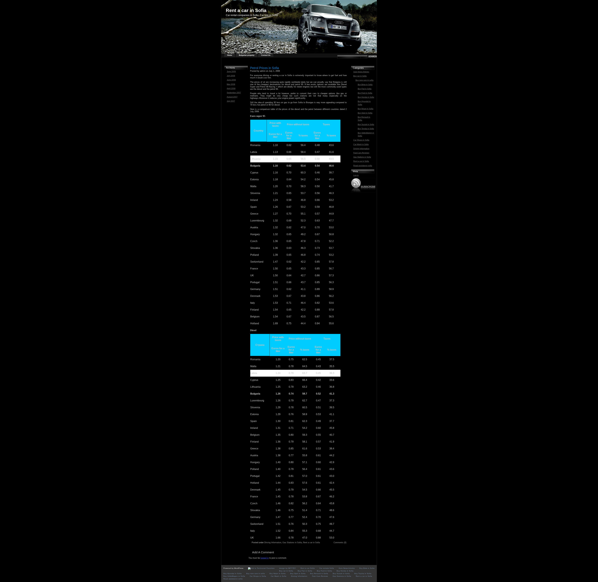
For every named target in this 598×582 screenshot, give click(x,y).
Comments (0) (340, 542)
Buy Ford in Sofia (365, 93)
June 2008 (231, 80)
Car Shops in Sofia (361, 140)
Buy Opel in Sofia (365, 113)
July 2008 (231, 76)
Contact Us (265, 55)
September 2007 (234, 93)
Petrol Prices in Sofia (264, 68)
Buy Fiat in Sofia (364, 89)
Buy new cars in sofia (364, 80)
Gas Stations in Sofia (362, 157)
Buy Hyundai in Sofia (364, 102)
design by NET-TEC (287, 568)
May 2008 (231, 84)
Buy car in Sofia (360, 76)
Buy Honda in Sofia (366, 97)
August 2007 (232, 97)
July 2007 (231, 101)
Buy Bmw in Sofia (365, 85)
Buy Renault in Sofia (364, 118)
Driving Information (361, 149)
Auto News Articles (361, 72)
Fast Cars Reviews (361, 153)
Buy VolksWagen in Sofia (366, 134)
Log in (356, 175)
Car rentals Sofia (326, 568)
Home (229, 55)
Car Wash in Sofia (361, 144)
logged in (265, 558)
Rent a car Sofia (308, 568)
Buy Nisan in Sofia (365, 109)
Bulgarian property (246, 55)
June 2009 (231, 71)
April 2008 (231, 88)
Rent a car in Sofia (246, 10)
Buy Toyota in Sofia (366, 129)
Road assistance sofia (362, 166)
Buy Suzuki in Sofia (366, 124)
